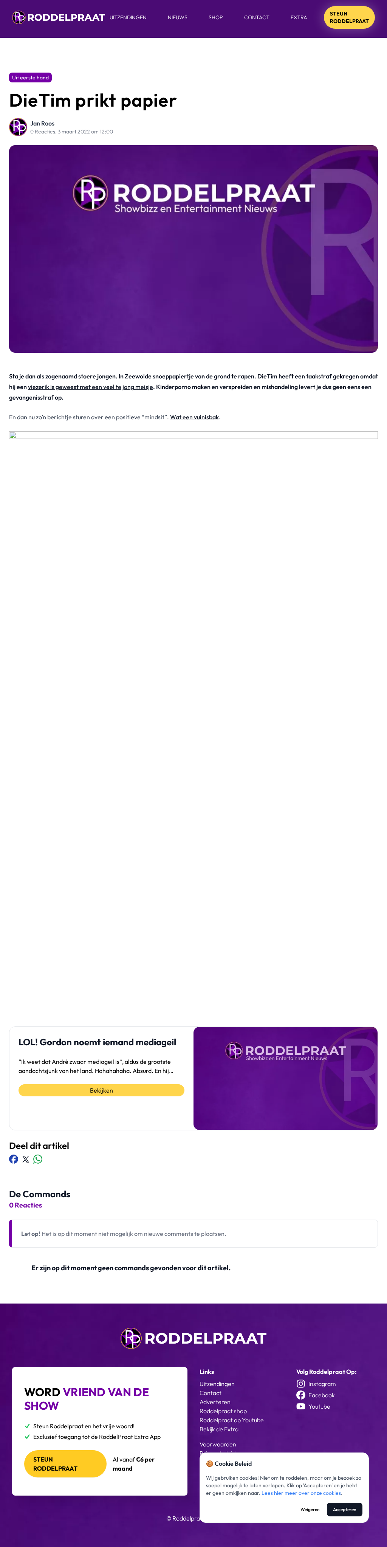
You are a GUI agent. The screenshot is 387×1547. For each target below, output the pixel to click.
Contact (256, 17)
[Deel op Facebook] (13, 1159)
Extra (299, 17)
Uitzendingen (128, 17)
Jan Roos (42, 123)
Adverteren (215, 1402)
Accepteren (344, 1509)
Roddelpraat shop (223, 1411)
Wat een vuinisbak (194, 417)
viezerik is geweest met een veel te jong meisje (90, 387)
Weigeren (310, 1509)
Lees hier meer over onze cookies (301, 1493)
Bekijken (101, 1090)
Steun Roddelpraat (349, 17)
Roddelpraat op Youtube (232, 1420)
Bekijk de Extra (219, 1429)
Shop (216, 17)
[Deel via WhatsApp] (37, 1159)
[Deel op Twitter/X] (25, 1159)
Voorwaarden (218, 1444)
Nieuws (177, 17)
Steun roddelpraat (55, 1464)
